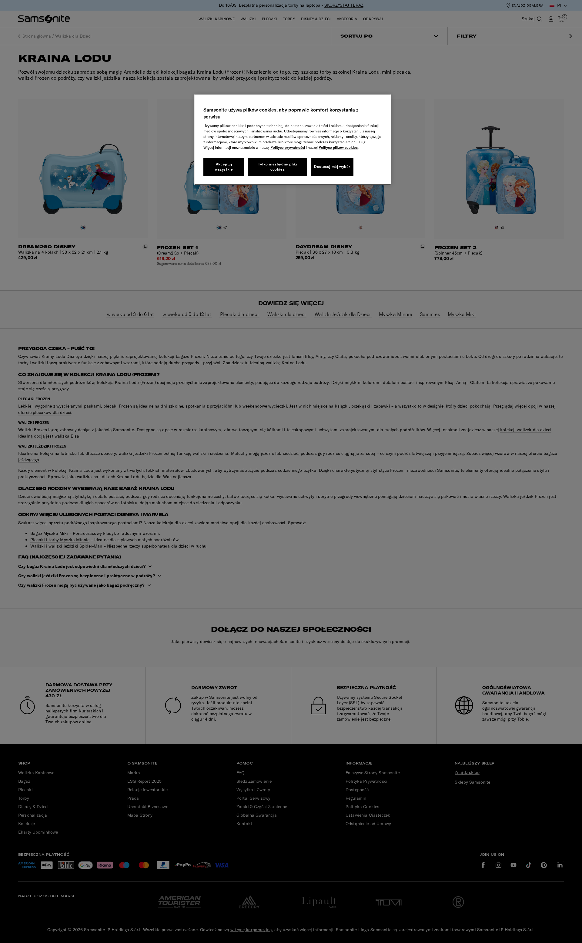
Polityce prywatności (287, 147)
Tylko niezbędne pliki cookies (277, 167)
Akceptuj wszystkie (224, 167)
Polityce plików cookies (338, 147)
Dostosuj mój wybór (332, 166)
